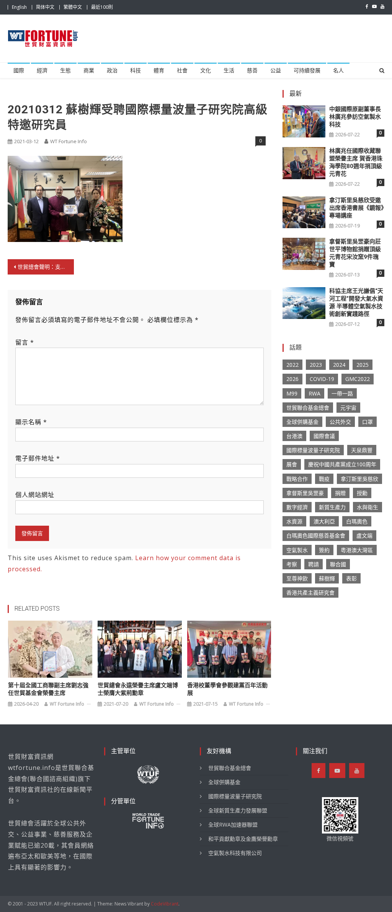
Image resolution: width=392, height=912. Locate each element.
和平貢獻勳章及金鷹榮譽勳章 (243, 838)
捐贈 (340, 493)
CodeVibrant (164, 904)
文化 (205, 70)
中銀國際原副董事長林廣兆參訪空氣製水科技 (355, 117)
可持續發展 (307, 70)
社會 (182, 70)
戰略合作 (297, 478)
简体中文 (45, 7)
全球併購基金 (302, 421)
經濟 (42, 70)
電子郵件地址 (37, 458)
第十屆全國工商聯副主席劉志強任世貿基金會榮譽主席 (48, 689)
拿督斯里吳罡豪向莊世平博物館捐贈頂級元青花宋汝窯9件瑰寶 (355, 253)
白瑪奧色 (357, 521)
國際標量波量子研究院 (313, 450)
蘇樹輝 (327, 578)
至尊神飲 (297, 578)
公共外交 (340, 421)
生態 (65, 70)
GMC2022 (357, 378)
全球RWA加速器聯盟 (233, 824)
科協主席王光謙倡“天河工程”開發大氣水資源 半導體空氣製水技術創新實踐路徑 (356, 302)
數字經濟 (297, 507)
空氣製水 (297, 550)
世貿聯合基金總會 (307, 407)
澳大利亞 (324, 521)
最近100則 (102, 7)
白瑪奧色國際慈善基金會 (315, 535)
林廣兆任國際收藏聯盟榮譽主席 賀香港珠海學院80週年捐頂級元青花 (355, 162)
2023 (316, 364)
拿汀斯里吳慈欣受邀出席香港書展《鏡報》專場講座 (356, 208)
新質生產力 (332, 507)
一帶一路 (342, 393)
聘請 (313, 564)
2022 (292, 364)
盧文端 (364, 535)
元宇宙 (348, 407)
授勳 (362, 493)
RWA (314, 393)
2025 (362, 364)
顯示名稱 (31, 422)
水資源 (294, 521)
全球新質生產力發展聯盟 (237, 810)
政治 (112, 70)
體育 (159, 70)
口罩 (367, 421)
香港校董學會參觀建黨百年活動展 (227, 689)
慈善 (252, 70)
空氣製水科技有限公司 (235, 852)
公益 (275, 70)
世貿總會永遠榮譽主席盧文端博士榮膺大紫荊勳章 (138, 689)
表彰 (351, 578)
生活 (229, 70)
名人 (338, 70)
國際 (18, 70)
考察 (291, 564)
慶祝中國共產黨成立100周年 (342, 464)
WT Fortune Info (68, 141)
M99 (291, 393)
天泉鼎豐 (361, 450)
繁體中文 (73, 7)
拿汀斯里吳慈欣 (359, 478)
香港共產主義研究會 (310, 592)
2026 (292, 378)
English (19, 7)
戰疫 (324, 478)
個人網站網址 (34, 494)
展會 (291, 464)
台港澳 (294, 436)
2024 (339, 364)
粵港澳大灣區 (357, 550)
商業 (88, 70)
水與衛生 (367, 507)
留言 (24, 342)
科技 (135, 70)
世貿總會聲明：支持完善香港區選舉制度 (46, 266)
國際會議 (324, 436)
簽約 (324, 550)
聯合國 (338, 564)
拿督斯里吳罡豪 (305, 493)
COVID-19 (322, 378)
